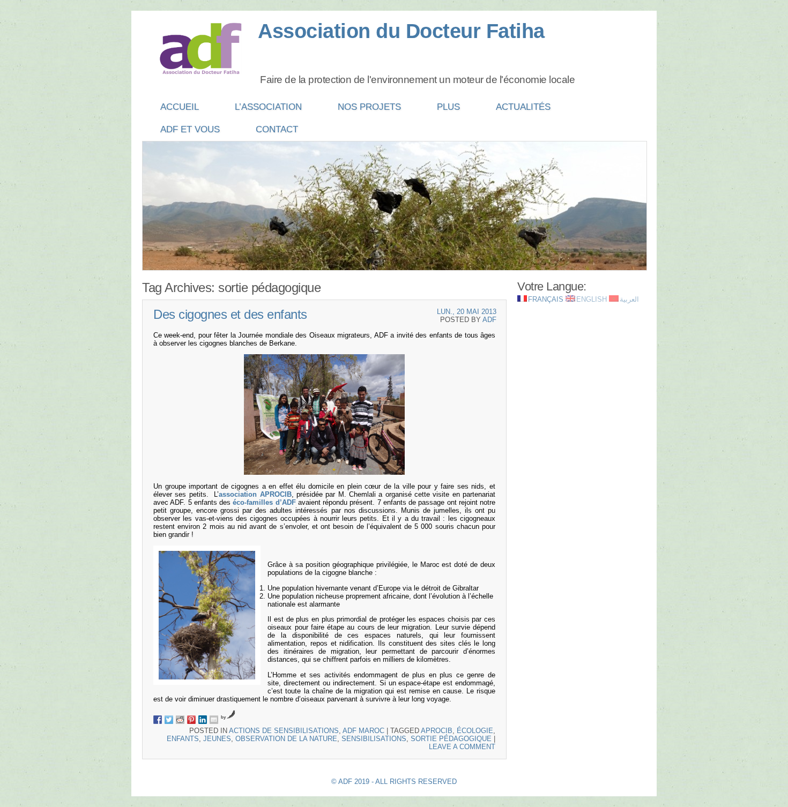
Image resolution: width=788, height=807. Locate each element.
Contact (277, 129)
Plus (448, 107)
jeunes (217, 739)
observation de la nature (286, 739)
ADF (489, 320)
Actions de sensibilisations (284, 731)
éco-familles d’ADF (264, 502)
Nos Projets (369, 107)
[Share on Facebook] (157, 719)
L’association (268, 107)
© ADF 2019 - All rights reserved (394, 782)
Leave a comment (462, 747)
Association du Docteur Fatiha (401, 31)
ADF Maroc (363, 731)
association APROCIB (255, 494)
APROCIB (436, 731)
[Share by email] (214, 719)
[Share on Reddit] (180, 719)
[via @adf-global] (169, 719)
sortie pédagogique (451, 739)
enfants (183, 739)
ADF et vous (190, 129)
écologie (475, 731)
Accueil (179, 107)
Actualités (523, 107)
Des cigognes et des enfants (230, 314)
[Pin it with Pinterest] (191, 719)
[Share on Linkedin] (202, 719)
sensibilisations (373, 739)
